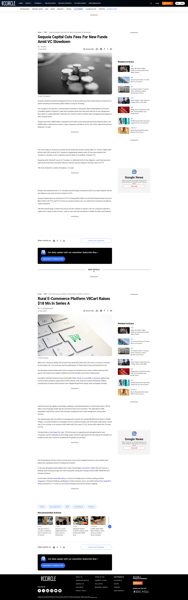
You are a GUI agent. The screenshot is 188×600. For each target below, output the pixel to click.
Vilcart (42, 507)
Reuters (43, 47)
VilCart (79, 378)
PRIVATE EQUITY (25, 9)
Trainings (37, 3)
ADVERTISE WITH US (82, 580)
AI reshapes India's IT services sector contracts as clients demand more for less (140, 91)
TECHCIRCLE (118, 580)
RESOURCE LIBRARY (101, 587)
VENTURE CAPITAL (37, 9)
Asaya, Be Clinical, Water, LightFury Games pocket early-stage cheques (140, 70)
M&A (46, 9)
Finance (134, 128)
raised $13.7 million (88, 468)
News (21, 3)
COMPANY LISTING (101, 580)
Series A (67, 484)
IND (177, 3)
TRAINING (117, 587)
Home (40, 32)
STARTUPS (102, 9)
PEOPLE (69, 9)
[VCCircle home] (8, 3)
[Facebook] (104, 49)
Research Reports (65, 3)
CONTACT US (80, 584)
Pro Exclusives (50, 3)
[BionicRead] (97, 49)
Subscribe (167, 3)
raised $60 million (59, 478)
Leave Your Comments (96, 240)
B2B (89, 378)
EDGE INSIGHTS (119, 590)
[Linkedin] (111, 49)
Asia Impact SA (55, 432)
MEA (182, 3)
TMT (45, 32)
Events (28, 3)
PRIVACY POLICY (81, 590)
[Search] (151, 3)
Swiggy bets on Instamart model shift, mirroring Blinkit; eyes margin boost (140, 111)
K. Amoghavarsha (47, 308)
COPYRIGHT (79, 587)
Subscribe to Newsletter (53, 259)
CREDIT (53, 9)
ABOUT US (79, 577)
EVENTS (116, 584)
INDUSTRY (60, 9)
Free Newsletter (95, 3)
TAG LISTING (99, 584)
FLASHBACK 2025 (91, 9)
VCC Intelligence (80, 3)
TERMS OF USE (99, 577)
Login (157, 3)
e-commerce (96, 378)
